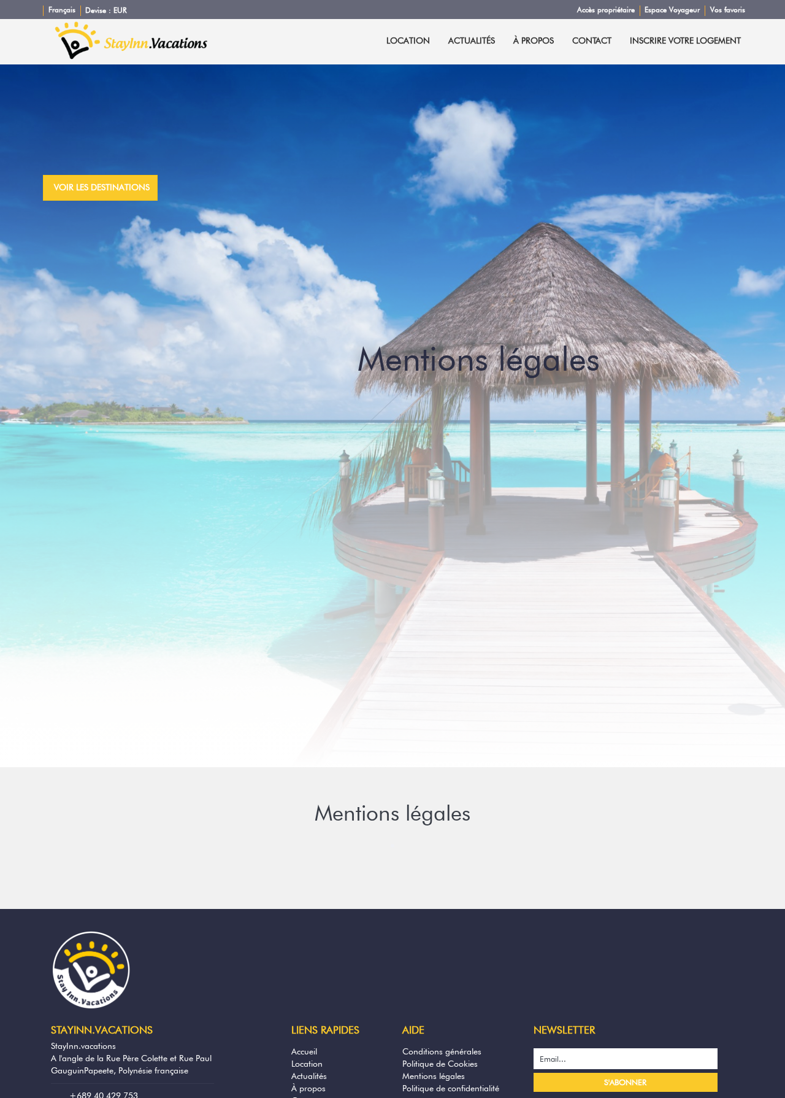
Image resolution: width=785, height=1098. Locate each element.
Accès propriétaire (606, 9)
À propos (533, 40)
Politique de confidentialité (450, 1088)
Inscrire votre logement (685, 40)
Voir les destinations (102, 187)
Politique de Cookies (440, 1064)
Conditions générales (441, 1051)
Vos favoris (727, 9)
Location (408, 40)
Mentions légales (433, 1076)
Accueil (304, 1051)
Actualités (471, 40)
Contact (591, 40)
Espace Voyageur (672, 9)
